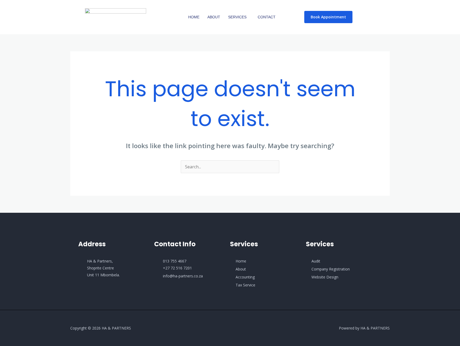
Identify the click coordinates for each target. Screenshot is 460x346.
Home (193, 17)
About (213, 17)
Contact (267, 17)
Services (237, 17)
